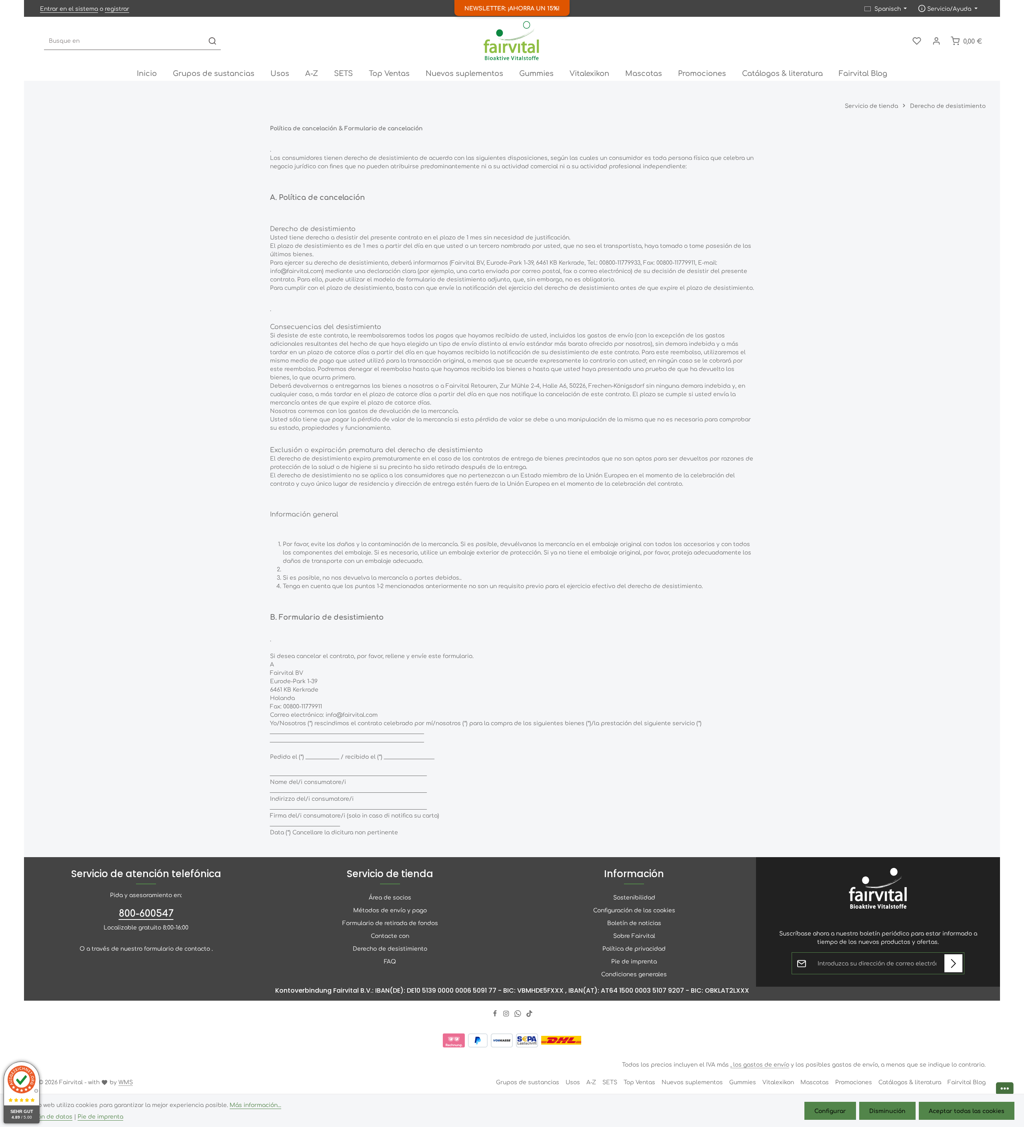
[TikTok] (529, 1014)
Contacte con (390, 935)
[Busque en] (212, 41)
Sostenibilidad (634, 897)
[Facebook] (496, 1014)
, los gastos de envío (759, 1064)
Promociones (853, 1081)
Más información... (255, 1104)
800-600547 (146, 912)
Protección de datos (43, 1116)
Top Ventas (639, 1081)
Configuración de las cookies (634, 910)
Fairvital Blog (967, 1081)
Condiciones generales (634, 973)
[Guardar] (953, 963)
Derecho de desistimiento (390, 948)
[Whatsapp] (518, 1014)
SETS (609, 1081)
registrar (117, 8)
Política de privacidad (634, 948)
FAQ (390, 961)
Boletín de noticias (634, 922)
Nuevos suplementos (692, 1081)
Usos (573, 1081)
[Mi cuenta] (936, 41)
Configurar (830, 1110)
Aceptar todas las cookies (966, 1110)
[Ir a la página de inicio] (512, 40)
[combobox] (124, 41)
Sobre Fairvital (634, 935)
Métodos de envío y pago (390, 910)
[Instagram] (507, 1014)
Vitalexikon (778, 1081)
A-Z (591, 1081)
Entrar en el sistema (69, 8)
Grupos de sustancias (527, 1081)
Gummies (742, 1081)
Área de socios (390, 897)
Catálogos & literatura (909, 1081)
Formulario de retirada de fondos (390, 922)
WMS (125, 1081)
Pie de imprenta (634, 961)
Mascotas (814, 1081)
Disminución (887, 1110)
